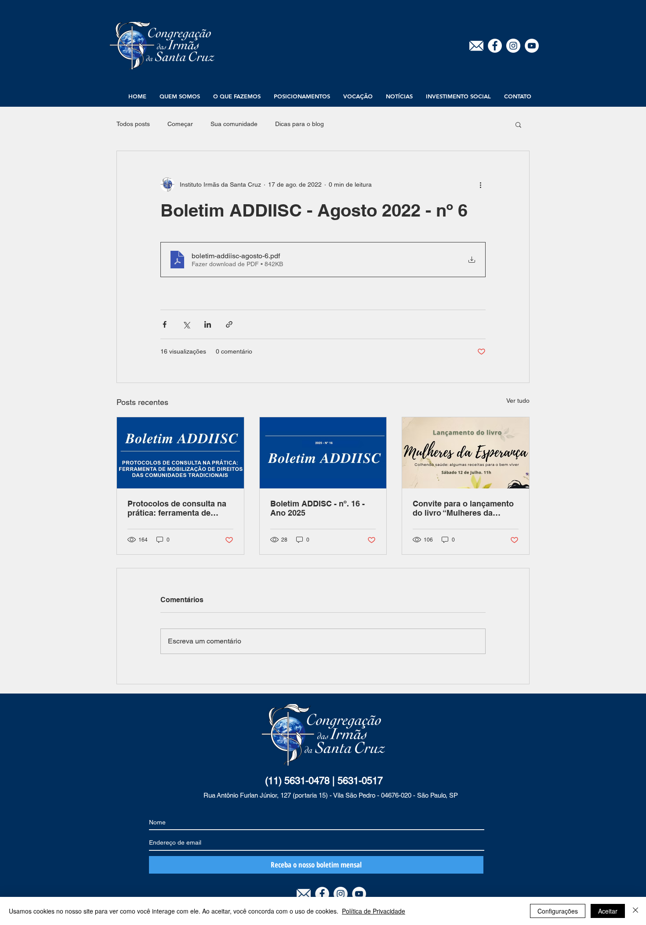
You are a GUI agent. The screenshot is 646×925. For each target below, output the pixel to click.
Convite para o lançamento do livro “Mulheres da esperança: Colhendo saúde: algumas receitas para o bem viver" (463, 508)
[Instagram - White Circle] (513, 46)
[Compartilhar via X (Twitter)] (186, 324)
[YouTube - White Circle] (532, 46)
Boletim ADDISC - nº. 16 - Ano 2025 (317, 508)
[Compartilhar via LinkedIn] (207, 324)
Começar (180, 123)
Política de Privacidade (373, 911)
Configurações (557, 911)
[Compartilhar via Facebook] (164, 324)
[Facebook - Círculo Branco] (495, 46)
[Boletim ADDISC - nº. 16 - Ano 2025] (323, 452)
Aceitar (607, 911)
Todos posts (133, 123)
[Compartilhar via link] (229, 324)
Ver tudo (518, 400)
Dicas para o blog (299, 123)
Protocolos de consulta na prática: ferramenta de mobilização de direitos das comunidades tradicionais (179, 508)
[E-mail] (476, 46)
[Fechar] (635, 911)
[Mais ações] (480, 184)
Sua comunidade (234, 123)
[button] (180, 96)
